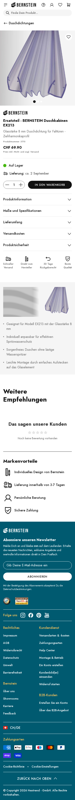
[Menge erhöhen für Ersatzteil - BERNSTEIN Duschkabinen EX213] (21, 185)
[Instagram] (22, 615)
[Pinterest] (38, 615)
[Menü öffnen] (5, 4)
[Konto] (52, 5)
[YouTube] (46, 615)
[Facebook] (30, 615)
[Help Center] (43, 5)
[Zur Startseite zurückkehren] (23, 4)
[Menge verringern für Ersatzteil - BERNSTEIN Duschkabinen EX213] (7, 185)
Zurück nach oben (34, 778)
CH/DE (15, 727)
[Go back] (5, 23)
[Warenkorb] (68, 5)
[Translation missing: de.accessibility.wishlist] (60, 5)
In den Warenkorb (50, 185)
